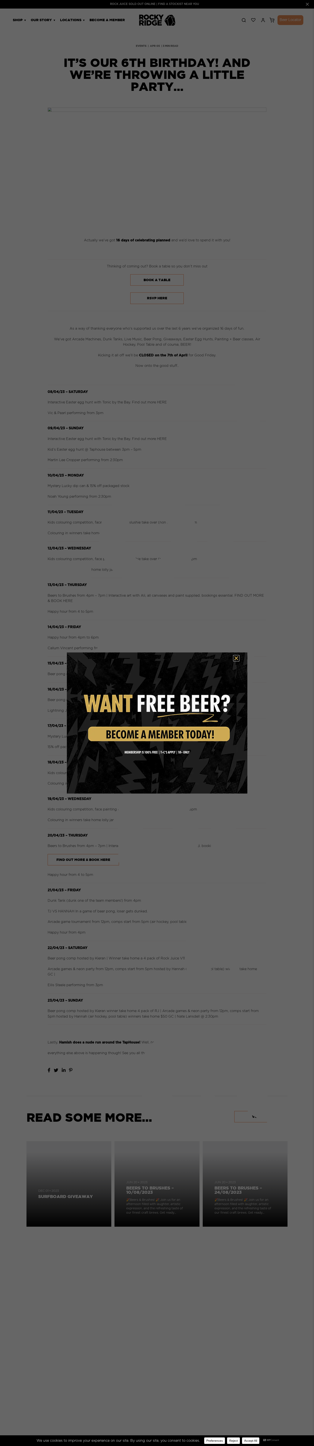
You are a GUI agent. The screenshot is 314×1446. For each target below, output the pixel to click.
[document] (157, 723)
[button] (236, 658)
